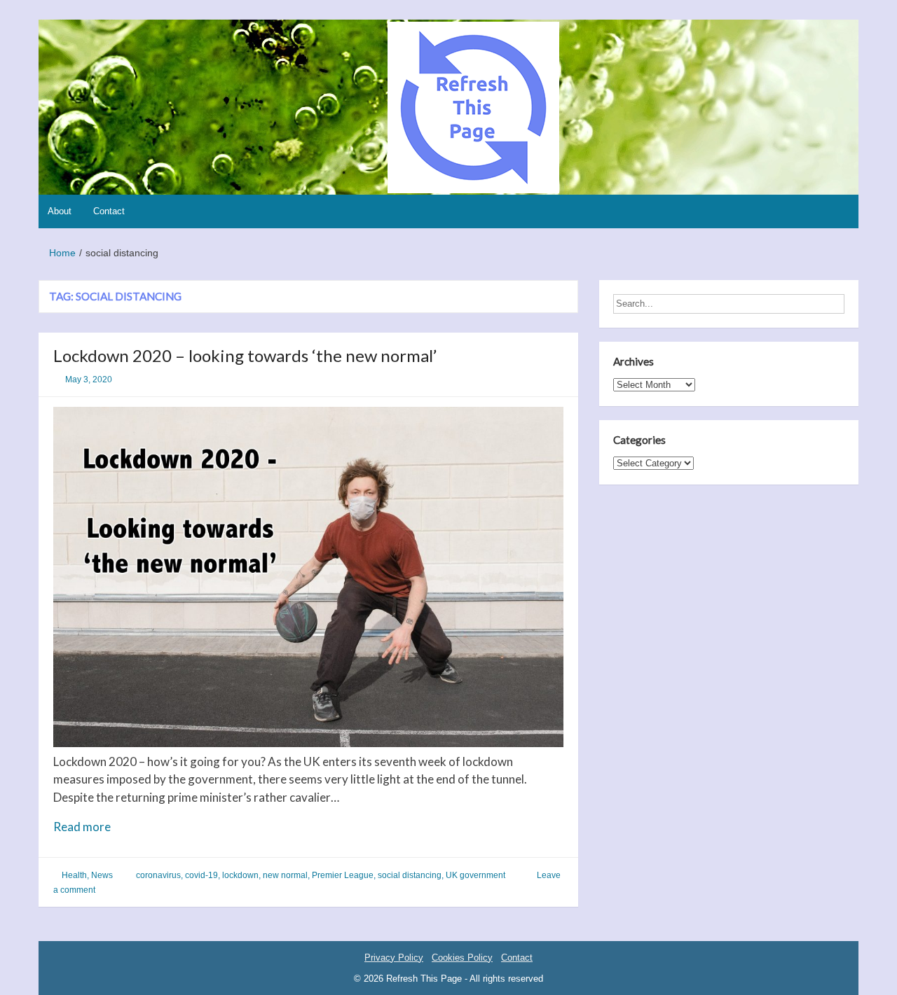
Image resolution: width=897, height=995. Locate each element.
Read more (108, 827)
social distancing (409, 875)
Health (74, 875)
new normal (285, 875)
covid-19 (201, 875)
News (102, 875)
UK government (475, 875)
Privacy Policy (393, 957)
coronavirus (158, 875)
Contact (109, 211)
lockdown (240, 875)
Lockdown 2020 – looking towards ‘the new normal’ (245, 355)
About (59, 211)
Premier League (343, 875)
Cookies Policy (462, 957)
